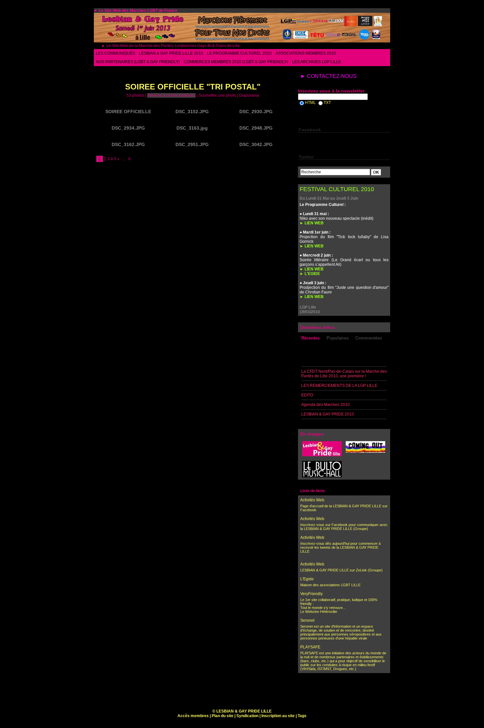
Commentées (368, 338)
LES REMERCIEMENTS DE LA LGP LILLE (339, 385)
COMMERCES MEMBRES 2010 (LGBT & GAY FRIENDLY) (236, 62)
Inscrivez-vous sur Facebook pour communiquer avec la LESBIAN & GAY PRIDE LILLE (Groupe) (344, 527)
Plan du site (222, 716)
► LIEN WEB (312, 223)
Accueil (102, 74)
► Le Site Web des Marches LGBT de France (135, 10)
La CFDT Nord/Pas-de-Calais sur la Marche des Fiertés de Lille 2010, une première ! (344, 373)
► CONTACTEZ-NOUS (328, 76)
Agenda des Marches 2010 (325, 404)
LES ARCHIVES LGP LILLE (316, 62)
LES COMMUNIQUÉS (115, 53)
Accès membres (193, 716)
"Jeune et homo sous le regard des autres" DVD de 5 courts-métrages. (341, 696)
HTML (310, 102)
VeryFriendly (311, 593)
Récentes (310, 338)
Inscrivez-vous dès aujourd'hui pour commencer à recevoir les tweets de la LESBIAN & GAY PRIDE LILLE (340, 547)
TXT (327, 102)
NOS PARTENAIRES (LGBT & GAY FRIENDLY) (138, 62)
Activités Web (312, 500)
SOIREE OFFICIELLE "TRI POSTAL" (188, 74)
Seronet (307, 620)
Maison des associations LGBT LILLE (330, 585)
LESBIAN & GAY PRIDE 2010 (327, 414)
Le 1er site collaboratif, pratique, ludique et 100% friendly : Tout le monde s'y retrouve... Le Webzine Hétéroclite (338, 606)
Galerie (128, 74)
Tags (302, 716)
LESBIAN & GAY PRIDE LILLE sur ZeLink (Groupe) (341, 570)
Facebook (310, 129)
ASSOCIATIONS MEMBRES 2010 (306, 53)
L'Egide (307, 579)
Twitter (306, 157)
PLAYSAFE (310, 647)
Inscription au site (278, 716)
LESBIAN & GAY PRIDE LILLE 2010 (171, 53)
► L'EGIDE (310, 273)
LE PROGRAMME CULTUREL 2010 (239, 53)
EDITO (307, 395)
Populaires (338, 338)
